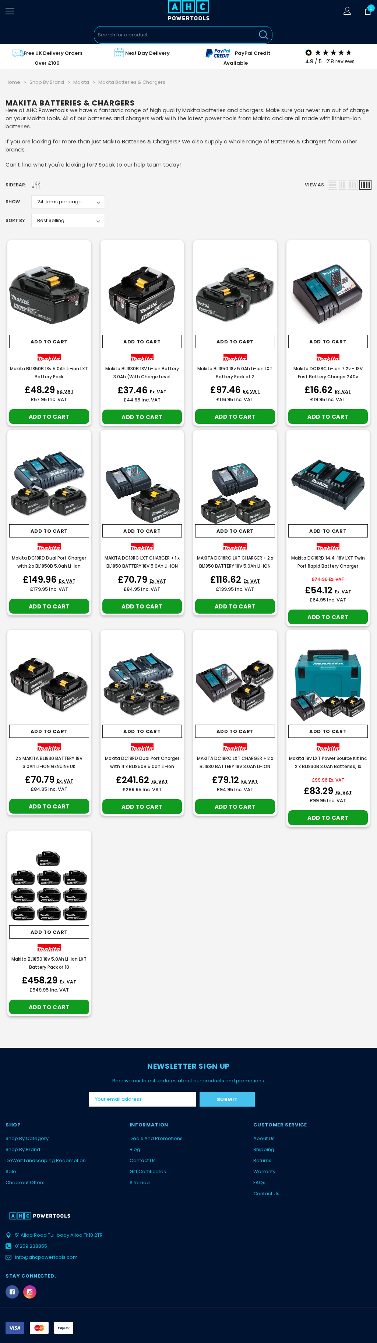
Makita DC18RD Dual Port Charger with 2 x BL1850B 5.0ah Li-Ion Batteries (49, 566)
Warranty (264, 1171)
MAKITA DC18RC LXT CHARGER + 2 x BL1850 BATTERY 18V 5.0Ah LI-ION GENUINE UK (235, 566)
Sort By (15, 220)
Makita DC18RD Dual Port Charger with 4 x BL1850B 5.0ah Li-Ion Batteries (142, 766)
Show (13, 202)
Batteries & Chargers (149, 141)
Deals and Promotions (156, 1138)
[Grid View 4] (365, 185)
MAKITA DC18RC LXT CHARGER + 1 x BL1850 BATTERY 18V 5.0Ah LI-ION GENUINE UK (142, 566)
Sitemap (140, 1182)
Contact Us (143, 1160)
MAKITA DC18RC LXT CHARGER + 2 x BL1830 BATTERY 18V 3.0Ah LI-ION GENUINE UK (235, 766)
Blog (135, 1149)
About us (264, 1138)
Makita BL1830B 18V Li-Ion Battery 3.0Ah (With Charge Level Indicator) (142, 376)
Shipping (263, 1149)
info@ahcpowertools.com (46, 1257)
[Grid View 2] (342, 185)
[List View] (332, 185)
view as (314, 185)
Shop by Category (27, 1138)
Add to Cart (49, 341)
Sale (11, 1171)
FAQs (259, 1182)
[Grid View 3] (352, 185)
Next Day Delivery (147, 53)
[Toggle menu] (10, 11)
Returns (262, 1160)
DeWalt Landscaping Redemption (46, 1160)
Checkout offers (25, 1182)
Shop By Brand (23, 1149)
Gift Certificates (148, 1171)
